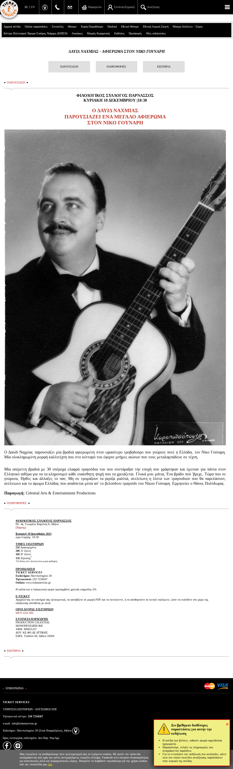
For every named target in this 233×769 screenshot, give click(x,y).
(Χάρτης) (21, 527)
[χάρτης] (75, 730)
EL (26, 7)
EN (33, 7)
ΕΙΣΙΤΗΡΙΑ (163, 66)
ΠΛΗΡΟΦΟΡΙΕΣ (116, 66)
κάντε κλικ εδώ (25, 612)
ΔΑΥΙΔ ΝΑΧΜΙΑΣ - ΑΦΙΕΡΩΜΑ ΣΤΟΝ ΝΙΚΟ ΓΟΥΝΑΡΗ (116, 51)
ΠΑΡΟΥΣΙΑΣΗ (69, 66)
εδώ (50, 764)
